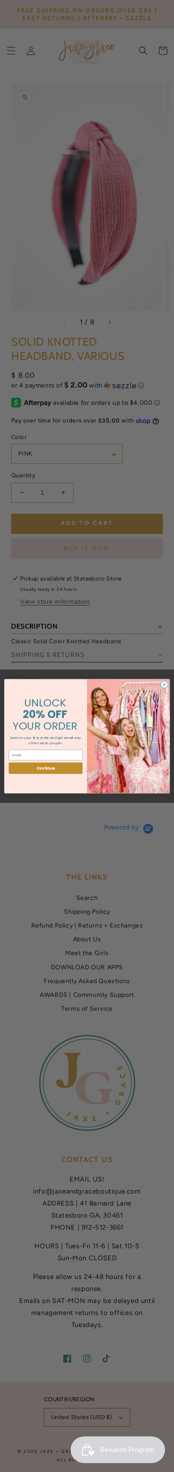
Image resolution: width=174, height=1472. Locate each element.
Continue (46, 767)
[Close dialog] (164, 684)
